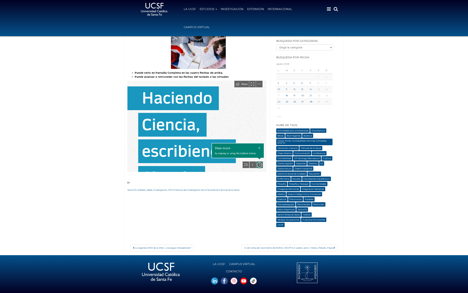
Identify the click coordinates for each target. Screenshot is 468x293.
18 (287, 95)
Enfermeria (283, 178)
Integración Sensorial (313, 189)
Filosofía (282, 183)
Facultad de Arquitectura (316, 178)
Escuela (296, 178)
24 (279, 101)
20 (302, 95)
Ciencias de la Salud (311, 148)
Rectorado (318, 204)
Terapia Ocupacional (288, 219)
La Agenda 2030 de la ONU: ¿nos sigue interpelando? (163, 247)
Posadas (309, 199)
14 (311, 89)
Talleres (306, 214)
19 (294, 95)
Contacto (234, 271)
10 (279, 89)
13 (302, 89)
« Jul (278, 116)
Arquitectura (318, 130)
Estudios (207, 9)
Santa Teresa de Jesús (289, 214)
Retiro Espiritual (286, 209)
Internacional (280, 9)
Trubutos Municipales (313, 219)
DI (321, 163)
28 (311, 101)
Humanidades (319, 183)
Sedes (149, 190)
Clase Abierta (284, 153)
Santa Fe (132, 190)
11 (286, 89)
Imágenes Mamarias (288, 189)
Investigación (232, 9)
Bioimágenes (293, 135)
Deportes (300, 163)
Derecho (313, 163)
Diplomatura (284, 168)
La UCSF (190, 9)
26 (294, 101)
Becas (281, 135)
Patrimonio (295, 199)
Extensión (255, 9)
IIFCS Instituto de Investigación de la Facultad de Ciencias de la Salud (203, 190)
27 (302, 101)
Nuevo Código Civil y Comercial (304, 194)
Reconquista (303, 204)
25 (287, 101)
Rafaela (142, 190)
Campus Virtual (197, 27)
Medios (281, 194)
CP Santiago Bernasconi (307, 158)
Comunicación (302, 153)
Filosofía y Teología (298, 183)
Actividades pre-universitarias (293, 130)
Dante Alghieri (285, 163)
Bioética (307, 135)
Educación (314, 173)
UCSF (280, 224)
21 (311, 95)
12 (294, 89)
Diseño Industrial (303, 168)
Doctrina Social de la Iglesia (292, 173)
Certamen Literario (288, 148)
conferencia (319, 153)
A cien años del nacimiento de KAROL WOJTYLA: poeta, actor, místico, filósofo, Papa (288, 247)
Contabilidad (284, 158)
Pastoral (282, 199)
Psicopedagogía (286, 204)
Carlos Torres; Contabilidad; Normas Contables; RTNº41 (302, 141)
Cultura (327, 158)
